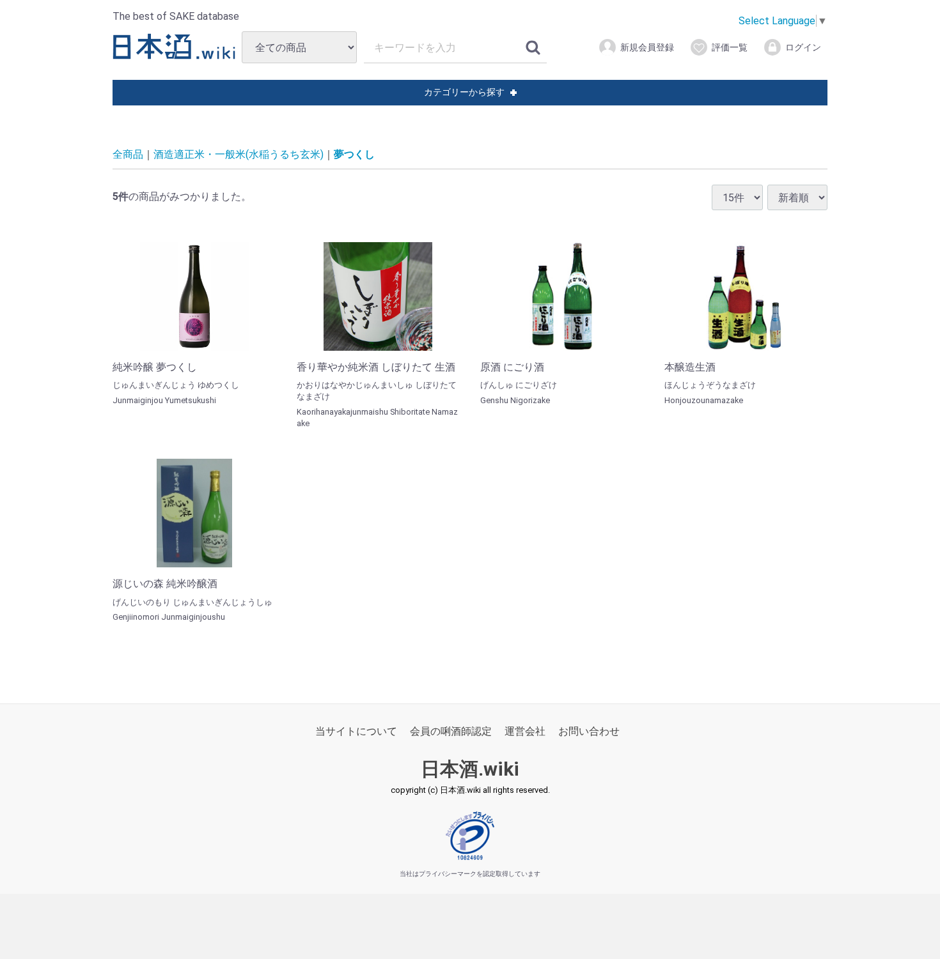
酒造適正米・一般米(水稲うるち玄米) (238, 154)
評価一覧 (730, 47)
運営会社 (525, 731)
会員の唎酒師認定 (451, 731)
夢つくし (354, 154)
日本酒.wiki (470, 769)
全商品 (128, 154)
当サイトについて (356, 731)
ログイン (803, 47)
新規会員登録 (647, 47)
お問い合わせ (589, 731)
